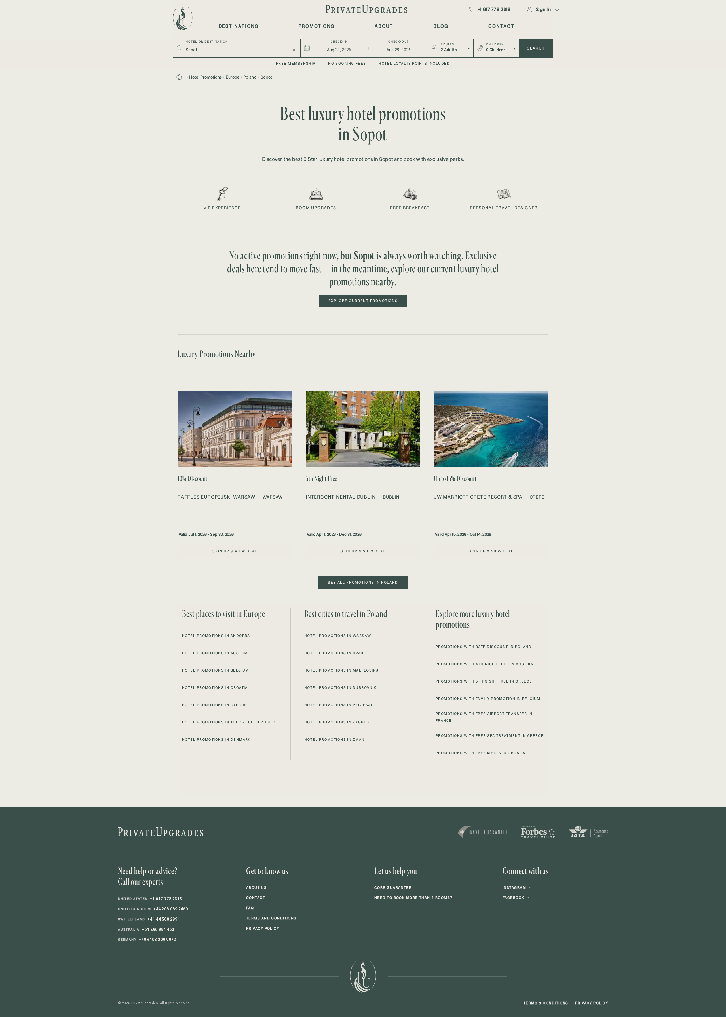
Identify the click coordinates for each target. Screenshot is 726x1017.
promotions (316, 26)
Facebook (516, 898)
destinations (238, 26)
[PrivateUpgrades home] (182, 18)
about (384, 26)
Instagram (517, 887)
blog (440, 26)
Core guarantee (392, 887)
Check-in (339, 41)
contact (501, 26)
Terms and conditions (271, 918)
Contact (255, 898)
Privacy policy (262, 928)
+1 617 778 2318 (494, 9)
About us (256, 887)
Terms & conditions (546, 1003)
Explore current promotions (363, 301)
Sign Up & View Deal (234, 551)
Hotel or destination (207, 41)
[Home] (179, 77)
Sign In (543, 9)
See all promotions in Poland (363, 582)
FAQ (250, 908)
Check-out (398, 41)
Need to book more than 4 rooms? (413, 898)
